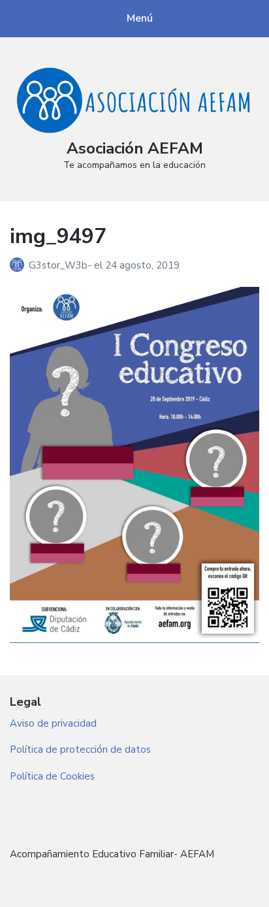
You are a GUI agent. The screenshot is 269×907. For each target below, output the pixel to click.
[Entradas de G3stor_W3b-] (19, 265)
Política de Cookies (52, 776)
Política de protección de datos (80, 749)
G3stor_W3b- (61, 265)
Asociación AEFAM (135, 148)
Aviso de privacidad (53, 723)
